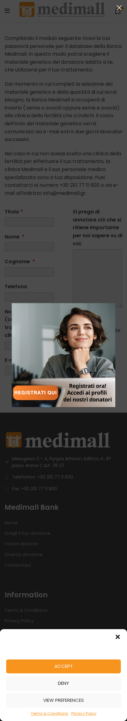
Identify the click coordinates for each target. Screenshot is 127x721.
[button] (118, 637)
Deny (63, 683)
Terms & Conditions (49, 713)
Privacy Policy (83, 713)
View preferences (63, 700)
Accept (64, 666)
